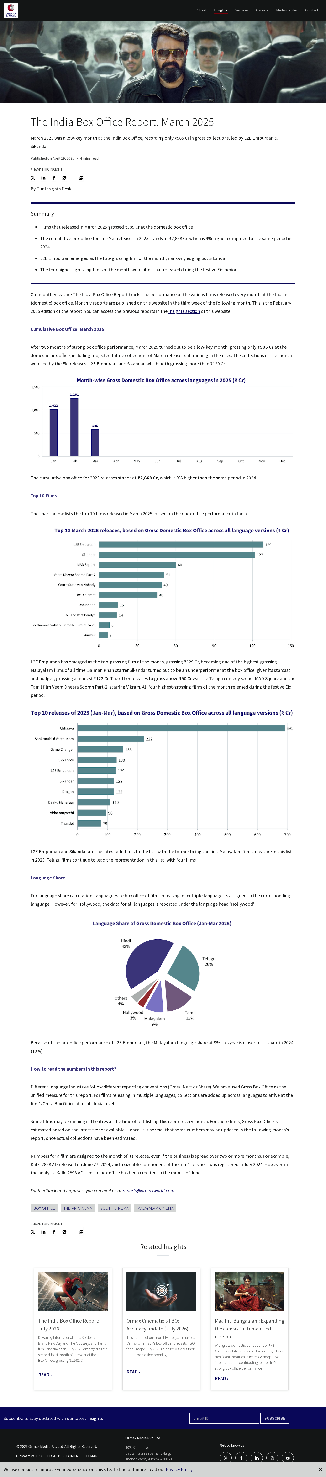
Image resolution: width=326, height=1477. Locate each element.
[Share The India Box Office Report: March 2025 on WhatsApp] (64, 177)
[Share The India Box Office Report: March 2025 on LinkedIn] (43, 177)
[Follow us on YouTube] (288, 1457)
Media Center (287, 10)
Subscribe (274, 1418)
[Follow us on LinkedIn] (257, 1457)
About (201, 10)
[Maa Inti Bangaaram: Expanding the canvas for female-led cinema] (249, 1291)
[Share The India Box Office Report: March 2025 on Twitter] (33, 177)
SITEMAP (90, 1456)
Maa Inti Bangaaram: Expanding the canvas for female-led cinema (249, 1328)
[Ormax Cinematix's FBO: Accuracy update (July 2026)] (161, 1291)
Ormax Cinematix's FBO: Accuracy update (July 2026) (157, 1324)
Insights (221, 10)
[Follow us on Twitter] (226, 1457)
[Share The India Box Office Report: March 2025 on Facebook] (54, 177)
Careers (262, 10)
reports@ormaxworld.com (148, 1190)
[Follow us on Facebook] (241, 1457)
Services (241, 10)
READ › (45, 1374)
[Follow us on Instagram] (272, 1457)
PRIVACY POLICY (29, 1456)
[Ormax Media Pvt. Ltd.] (18, 18)
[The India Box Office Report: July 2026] (73, 1291)
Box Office (44, 1208)
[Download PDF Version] (81, 177)
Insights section (184, 311)
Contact (312, 10)
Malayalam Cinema (155, 1208)
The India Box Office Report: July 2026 (68, 1324)
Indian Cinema (78, 1208)
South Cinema (114, 1208)
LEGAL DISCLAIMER (62, 1456)
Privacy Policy (179, 1469)
